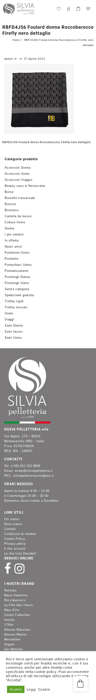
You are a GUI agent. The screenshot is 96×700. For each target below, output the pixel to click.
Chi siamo (11, 519)
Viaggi (9, 319)
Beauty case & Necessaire (25, 186)
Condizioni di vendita (20, 534)
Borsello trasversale (20, 198)
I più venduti (14, 234)
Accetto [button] (16, 689)
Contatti (10, 529)
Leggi (31, 689)
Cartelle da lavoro (18, 216)
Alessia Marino (15, 634)
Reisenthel (12, 639)
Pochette (11, 258)
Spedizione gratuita (19, 295)
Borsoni (10, 204)
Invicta (9, 620)
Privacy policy (15, 543)
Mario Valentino (16, 595)
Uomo (9, 313)
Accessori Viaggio (18, 179)
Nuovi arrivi (13, 246)
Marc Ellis (12, 610)
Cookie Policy (14, 538)
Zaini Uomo (13, 337)
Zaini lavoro (14, 331)
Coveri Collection (17, 615)
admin (8, 58)
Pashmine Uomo (17, 252)
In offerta (12, 240)
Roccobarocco (15, 600)
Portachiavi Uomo (18, 264)
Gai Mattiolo (13, 649)
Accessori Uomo (17, 173)
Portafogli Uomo (17, 283)
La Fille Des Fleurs (18, 605)
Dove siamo (13, 524)
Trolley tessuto (16, 307)
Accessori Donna (18, 167)
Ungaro (9, 644)
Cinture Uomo (15, 222)
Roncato (10, 590)
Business (12, 210)
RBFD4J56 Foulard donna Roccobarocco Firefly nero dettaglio (46, 142)
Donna (9, 228)
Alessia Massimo (17, 629)
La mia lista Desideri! (20, 553)
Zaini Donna (14, 325)
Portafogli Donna (17, 277)
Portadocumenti (16, 271)
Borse (9, 192)
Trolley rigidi (14, 301)
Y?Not (9, 624)
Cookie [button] (44, 689)
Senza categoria (17, 289)
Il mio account (15, 548)
